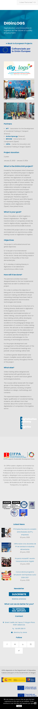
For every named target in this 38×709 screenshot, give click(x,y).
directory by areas (20, 632)
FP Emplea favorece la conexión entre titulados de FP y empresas (24, 532)
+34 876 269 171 (20, 629)
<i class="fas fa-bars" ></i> (27, 2)
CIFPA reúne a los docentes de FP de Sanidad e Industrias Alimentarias (25, 546)
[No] (35, 703)
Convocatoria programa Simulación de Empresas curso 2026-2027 (25, 575)
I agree (19, 706)
